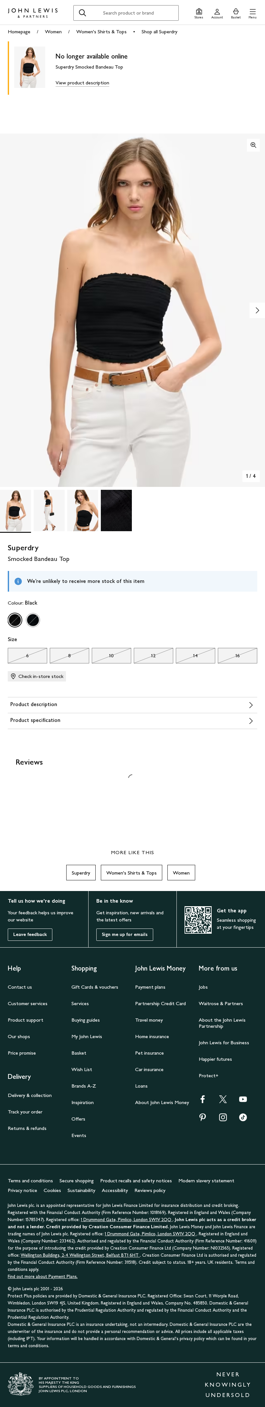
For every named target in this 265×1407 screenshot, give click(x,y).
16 (229, 657)
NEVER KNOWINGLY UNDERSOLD (228, 1385)
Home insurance (152, 1036)
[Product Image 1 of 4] (15, 510)
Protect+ (208, 1075)
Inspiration (82, 1102)
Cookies (52, 1190)
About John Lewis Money (162, 1102)
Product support (25, 1020)
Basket (78, 1053)
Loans (141, 1086)
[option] (15, 620)
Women (53, 31)
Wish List (81, 1069)
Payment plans (150, 987)
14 (187, 657)
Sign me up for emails (125, 934)
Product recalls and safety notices (136, 1180)
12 (145, 657)
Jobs (203, 987)
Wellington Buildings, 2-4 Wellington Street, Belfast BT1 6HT (80, 1255)
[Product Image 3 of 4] (82, 510)
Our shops (19, 1036)
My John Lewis (86, 1036)
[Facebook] (203, 1101)
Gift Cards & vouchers (94, 987)
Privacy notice (22, 1190)
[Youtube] (243, 1101)
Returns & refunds (27, 1128)
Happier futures (215, 1059)
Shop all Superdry (159, 31)
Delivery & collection (30, 1095)
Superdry (81, 873)
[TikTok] (243, 1119)
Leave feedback (30, 934)
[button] (253, 12)
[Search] (82, 13)
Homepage (19, 31)
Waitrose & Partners (221, 1003)
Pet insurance (149, 1053)
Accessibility (115, 1190)
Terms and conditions (30, 1180)
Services (80, 1003)
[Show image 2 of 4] (257, 310)
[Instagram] (223, 1119)
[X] (223, 1101)
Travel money (149, 1020)
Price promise (22, 1053)
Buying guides (85, 1020)
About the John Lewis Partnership (222, 1023)
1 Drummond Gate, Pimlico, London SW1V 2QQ (127, 1219)
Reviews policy (149, 1190)
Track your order (25, 1112)
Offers (78, 1119)
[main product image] (35, 68)
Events (78, 1135)
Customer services (28, 1003)
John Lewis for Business (224, 1042)
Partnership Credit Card (160, 1003)
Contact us (20, 987)
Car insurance (149, 1069)
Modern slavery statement (206, 1180)
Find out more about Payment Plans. (43, 1276)
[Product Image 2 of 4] (49, 510)
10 (103, 657)
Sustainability (81, 1190)
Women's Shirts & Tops (101, 31)
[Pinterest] (203, 1119)
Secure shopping (76, 1180)
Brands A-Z (83, 1086)
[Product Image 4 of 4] (116, 510)
